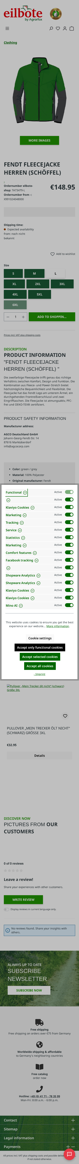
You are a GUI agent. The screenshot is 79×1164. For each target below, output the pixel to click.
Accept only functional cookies (40, 647)
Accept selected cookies (40, 657)
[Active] (69, 492)
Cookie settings (40, 638)
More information (57, 626)
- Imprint (39, 674)
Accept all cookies (40, 666)
